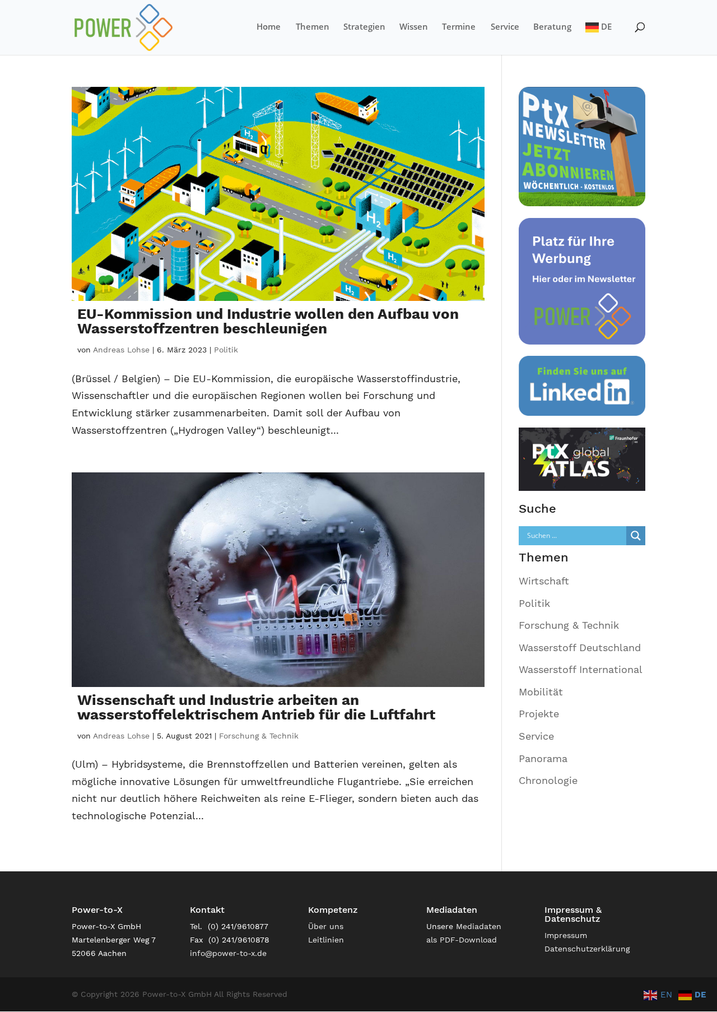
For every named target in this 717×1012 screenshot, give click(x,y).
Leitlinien (326, 939)
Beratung (552, 27)
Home (269, 27)
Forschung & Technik (259, 735)
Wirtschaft (544, 581)
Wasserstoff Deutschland (580, 647)
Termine (459, 27)
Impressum (565, 935)
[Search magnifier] (635, 535)
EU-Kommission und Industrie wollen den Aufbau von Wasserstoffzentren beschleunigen (268, 321)
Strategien (364, 27)
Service (505, 27)
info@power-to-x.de (228, 953)
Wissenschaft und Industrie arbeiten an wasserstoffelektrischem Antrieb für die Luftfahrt (256, 707)
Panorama (543, 758)
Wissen (413, 27)
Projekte (539, 713)
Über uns (325, 926)
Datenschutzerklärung (587, 948)
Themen (312, 27)
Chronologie (548, 780)
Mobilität (541, 692)
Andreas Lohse (121, 349)
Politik (226, 349)
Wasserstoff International (580, 669)
